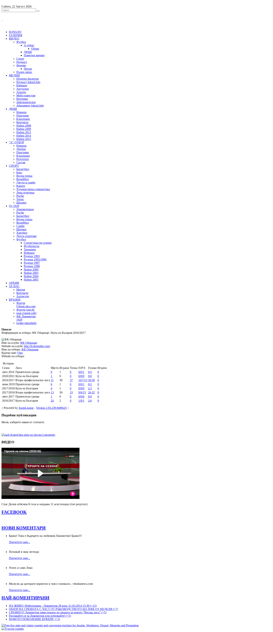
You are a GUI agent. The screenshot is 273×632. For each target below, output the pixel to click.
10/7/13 (82, 380)
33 (71, 392)
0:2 (90, 384)
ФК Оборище (28, 342)
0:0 (90, 376)
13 (52, 392)
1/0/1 (81, 400)
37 (71, 380)
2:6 (90, 400)
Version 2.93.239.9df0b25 (51, 407)
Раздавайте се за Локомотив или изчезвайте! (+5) (40, 615)
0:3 (90, 372)
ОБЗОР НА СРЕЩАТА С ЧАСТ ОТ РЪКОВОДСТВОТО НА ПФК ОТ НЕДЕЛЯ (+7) (63, 609)
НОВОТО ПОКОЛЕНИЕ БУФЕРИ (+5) (34, 619)
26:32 (91, 392)
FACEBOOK (14, 512)
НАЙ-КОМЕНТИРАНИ (25, 597)
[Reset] (38, 11)
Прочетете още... (19, 542)
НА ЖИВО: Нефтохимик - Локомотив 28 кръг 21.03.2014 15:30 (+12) (53, 605)
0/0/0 (81, 376)
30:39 (91, 380)
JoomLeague (26, 407)
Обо (20, 352)
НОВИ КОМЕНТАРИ (23, 527)
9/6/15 (82, 392)
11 (52, 380)
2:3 (90, 388)
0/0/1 (81, 372)
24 (52, 400)
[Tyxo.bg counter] (12, 628)
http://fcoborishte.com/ (37, 346)
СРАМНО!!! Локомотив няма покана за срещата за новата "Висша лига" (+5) (57, 612)
